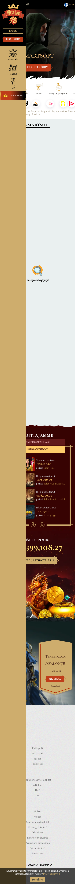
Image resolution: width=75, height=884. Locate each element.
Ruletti (37, 758)
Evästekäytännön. (51, 874)
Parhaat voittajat (38, 449)
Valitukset (37, 785)
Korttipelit (37, 764)
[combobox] (68, 4)
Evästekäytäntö (37, 848)
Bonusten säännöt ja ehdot (37, 780)
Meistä (37, 816)
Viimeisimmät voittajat (37, 442)
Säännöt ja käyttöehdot (37, 822)
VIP (27, 4)
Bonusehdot (55, 686)
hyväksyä (37, 879)
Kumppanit (37, 853)
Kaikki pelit (37, 748)
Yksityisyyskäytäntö (37, 827)
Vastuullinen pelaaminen (37, 843)
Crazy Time (49, 468)
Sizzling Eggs (50, 515)
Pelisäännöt (37, 832)
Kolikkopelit (38, 753)
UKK (37, 790)
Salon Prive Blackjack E (54, 484)
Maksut (37, 811)
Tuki (37, 795)
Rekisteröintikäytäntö (37, 837)
